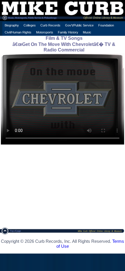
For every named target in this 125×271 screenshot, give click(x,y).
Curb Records (50, 25)
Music (87, 32)
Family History (68, 32)
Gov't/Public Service (79, 25)
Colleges (30, 25)
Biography (12, 25)
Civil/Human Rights (18, 32)
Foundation (106, 25)
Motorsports (44, 32)
